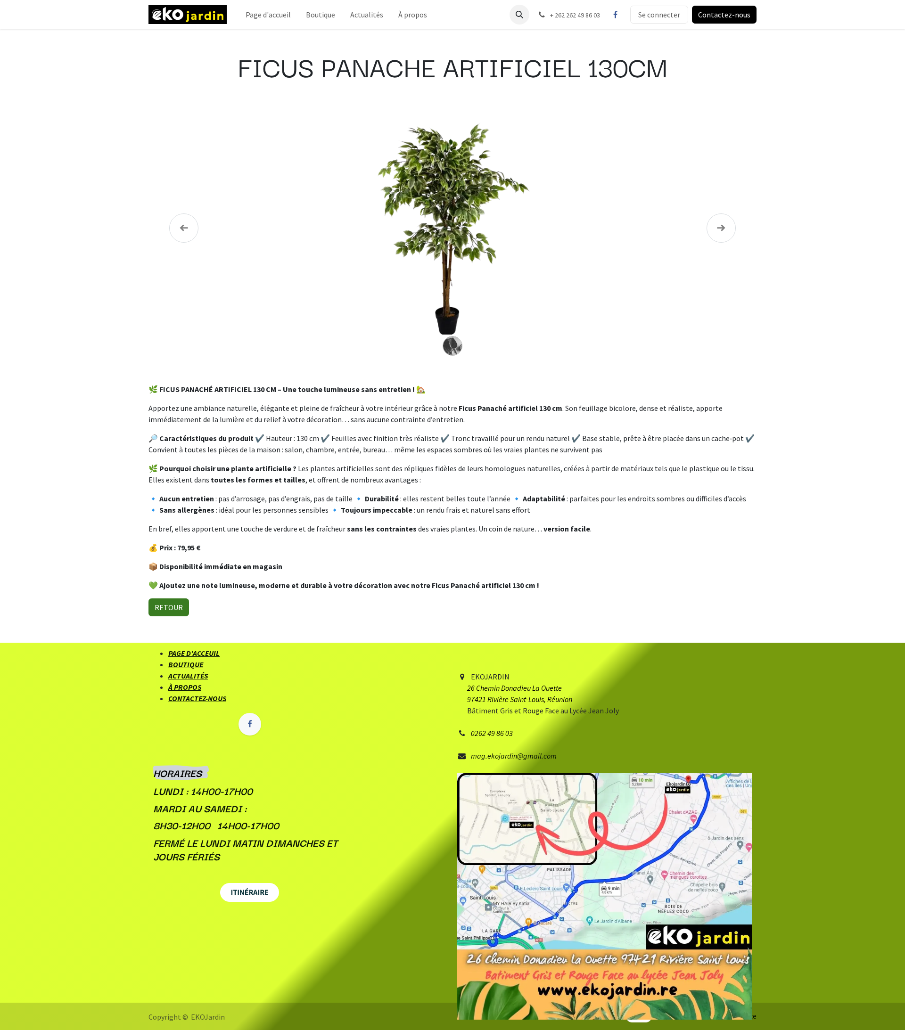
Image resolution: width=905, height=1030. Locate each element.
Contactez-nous (724, 14)
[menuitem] (268, 14)
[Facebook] (615, 14)
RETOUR (169, 607)
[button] (519, 15)
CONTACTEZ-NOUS (197, 698)
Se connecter (659, 14)
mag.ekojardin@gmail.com (514, 755)
